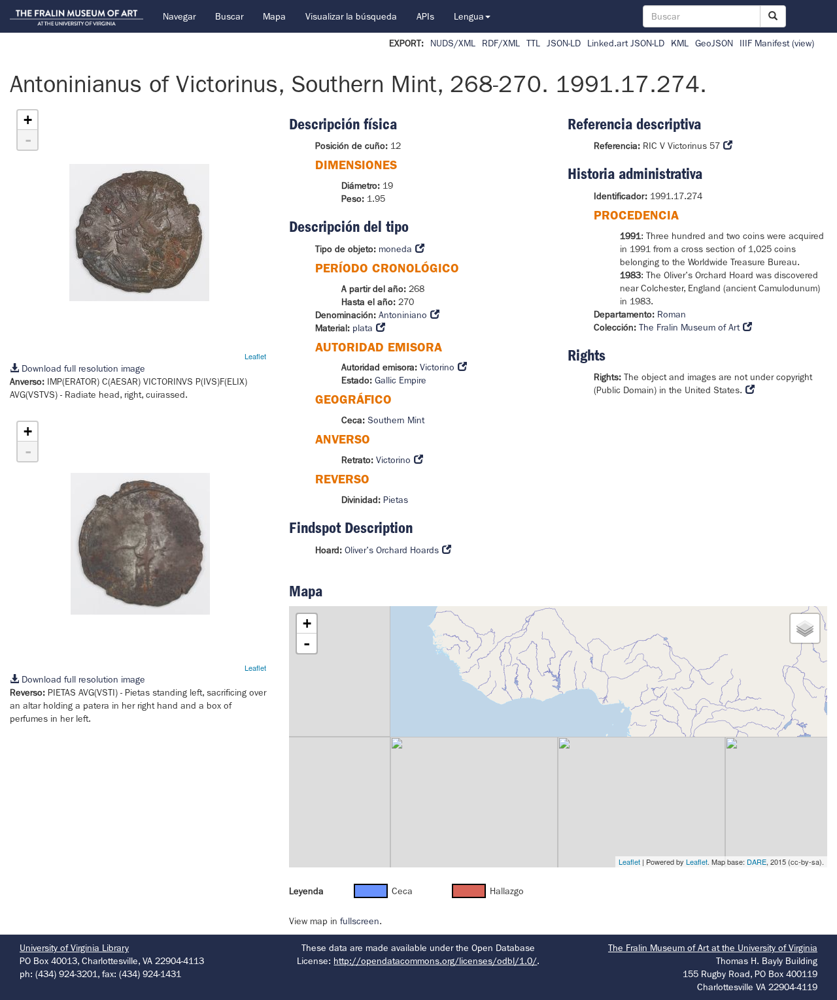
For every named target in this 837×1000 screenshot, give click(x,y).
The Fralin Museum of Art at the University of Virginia (712, 948)
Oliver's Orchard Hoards (392, 550)
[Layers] (805, 628)
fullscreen (359, 921)
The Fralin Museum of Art (689, 327)
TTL (533, 43)
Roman (671, 314)
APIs (425, 16)
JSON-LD (564, 43)
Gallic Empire (400, 380)
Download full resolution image (82, 368)
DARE (756, 861)
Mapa (274, 16)
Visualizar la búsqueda (351, 16)
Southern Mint (395, 420)
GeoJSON (714, 43)
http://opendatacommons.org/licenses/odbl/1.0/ (435, 961)
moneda (395, 249)
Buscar (229, 16)
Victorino (437, 367)
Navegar (179, 16)
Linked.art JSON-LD (625, 43)
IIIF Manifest (764, 43)
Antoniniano (403, 315)
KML (680, 43)
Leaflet (255, 356)
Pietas (395, 500)
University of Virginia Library (74, 948)
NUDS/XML (452, 43)
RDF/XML (501, 43)
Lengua (469, 16)
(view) (803, 43)
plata (362, 328)
